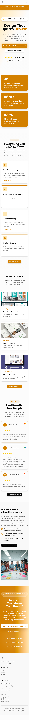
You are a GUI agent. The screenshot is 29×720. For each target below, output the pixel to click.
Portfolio (3, 675)
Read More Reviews (13, 494)
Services (3, 672)
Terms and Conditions (9, 711)
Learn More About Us (8, 545)
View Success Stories (14, 51)
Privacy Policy (21, 711)
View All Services (13, 261)
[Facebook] (2, 664)
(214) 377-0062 (5, 699)
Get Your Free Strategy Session (13, 46)
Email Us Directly (15, 631)
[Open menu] (26, 2)
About (2, 677)
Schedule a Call (5, 701)
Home (2, 670)
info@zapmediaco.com (7, 697)
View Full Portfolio (13, 386)
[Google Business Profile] (7, 664)
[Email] (10, 664)
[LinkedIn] (4, 664)
